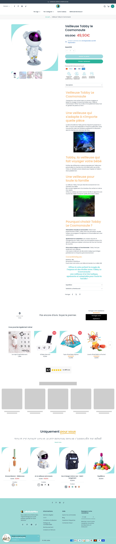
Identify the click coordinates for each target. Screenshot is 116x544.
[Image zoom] (34, 47)
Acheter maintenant (84, 61)
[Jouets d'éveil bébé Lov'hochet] (96, 342)
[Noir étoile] (42, 485)
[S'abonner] (93, 517)
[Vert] (16, 485)
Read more (58, 442)
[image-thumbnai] (15, 75)
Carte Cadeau (61, 12)
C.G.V (44, 517)
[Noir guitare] (48, 485)
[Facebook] (14, 6)
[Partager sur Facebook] (72, 294)
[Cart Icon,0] (108, 6)
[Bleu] (66, 487)
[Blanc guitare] (45, 485)
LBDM (48, 540)
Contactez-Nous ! (67, 523)
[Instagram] (22, 6)
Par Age (36, 12)
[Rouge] (69, 487)
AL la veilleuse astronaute (43, 476)
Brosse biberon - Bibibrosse (14, 476)
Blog (63, 517)
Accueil (47, 17)
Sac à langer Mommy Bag (18, 537)
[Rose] (13, 485)
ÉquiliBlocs (101, 476)
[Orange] (79, 487)
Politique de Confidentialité (47, 523)
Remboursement (48, 527)
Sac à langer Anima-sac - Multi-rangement (72, 477)
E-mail (84, 517)
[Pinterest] (18, 6)
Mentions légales (48, 515)
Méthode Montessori (76, 12)
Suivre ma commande (69, 515)
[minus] (67, 50)
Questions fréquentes (68, 520)
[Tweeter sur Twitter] (76, 294)
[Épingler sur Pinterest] (80, 294)
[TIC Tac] (26, 6)
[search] (104, 6)
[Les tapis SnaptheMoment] (19, 342)
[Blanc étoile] (39, 485)
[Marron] (75, 487)
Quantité (68, 47)
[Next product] (110, 344)
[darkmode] (112, 6)
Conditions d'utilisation (50, 520)
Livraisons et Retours (49, 530)
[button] (84, 56)
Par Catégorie (48, 12)
